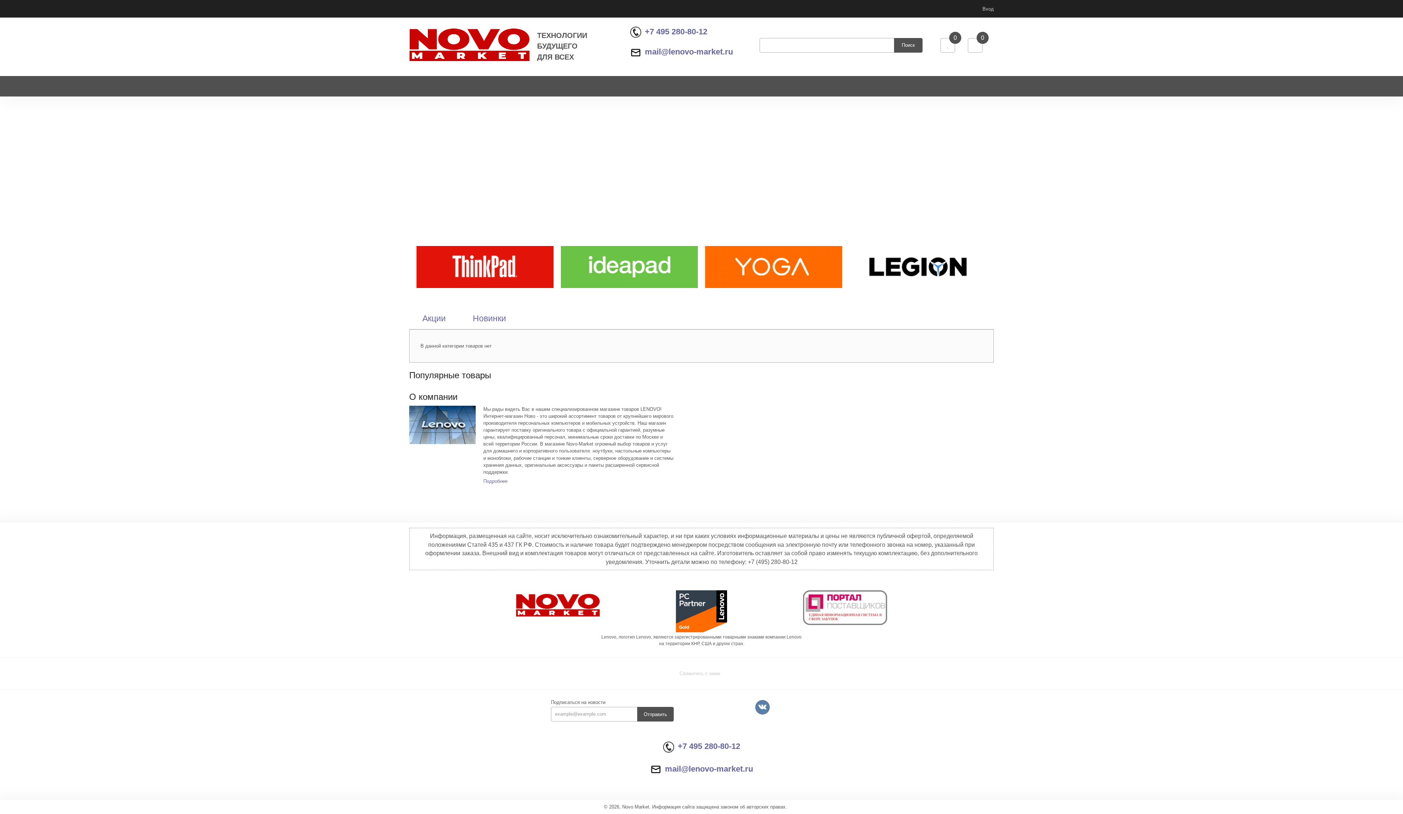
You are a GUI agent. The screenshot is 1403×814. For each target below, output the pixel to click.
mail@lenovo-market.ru (689, 51)
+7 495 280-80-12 (676, 31)
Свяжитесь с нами (700, 673)
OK (1299, 795)
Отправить (655, 714)
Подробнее (495, 481)
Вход (988, 9)
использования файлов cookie (1339, 766)
